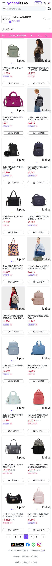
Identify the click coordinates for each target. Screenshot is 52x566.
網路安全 (18, 562)
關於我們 (25, 556)
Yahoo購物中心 (17, 3)
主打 (4, 35)
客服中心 (16, 556)
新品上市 (9, 29)
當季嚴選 (41, 35)
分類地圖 (34, 562)
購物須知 (34, 556)
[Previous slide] (3, 50)
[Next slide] (23, 50)
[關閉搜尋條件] (7, 9)
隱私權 (26, 562)
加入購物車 (14, 83)
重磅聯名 (33, 35)
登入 (38, 3)
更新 (42, 550)
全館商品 (48, 35)
